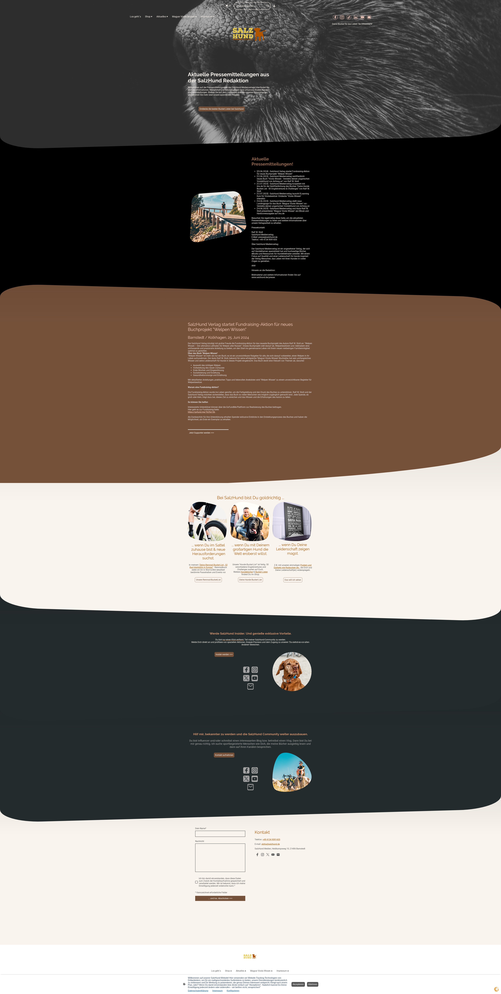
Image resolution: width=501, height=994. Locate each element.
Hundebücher (247, 572)
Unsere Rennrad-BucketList (208, 580)
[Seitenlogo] (250, 33)
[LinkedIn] (355, 17)
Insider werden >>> (224, 654)
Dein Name (200, 828)
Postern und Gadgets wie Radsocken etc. (293, 566)
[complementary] (496, 989)
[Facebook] (335, 17)
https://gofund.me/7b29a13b (201, 412)
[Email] (369, 17)
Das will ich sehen (293, 580)
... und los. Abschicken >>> (220, 898)
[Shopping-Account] (274, 5)
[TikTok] (349, 17)
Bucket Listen (261, 572)
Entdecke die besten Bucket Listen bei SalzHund (222, 109)
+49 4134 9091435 (271, 839)
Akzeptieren (298, 984)
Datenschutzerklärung (198, 991)
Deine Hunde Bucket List (250, 580)
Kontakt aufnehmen (224, 755)
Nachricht (199, 841)
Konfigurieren (233, 991)
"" (209, 566)
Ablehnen (312, 984)
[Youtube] (362, 17)
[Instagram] (342, 17)
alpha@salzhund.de (270, 844)
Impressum (217, 991)
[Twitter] (246, 678)
